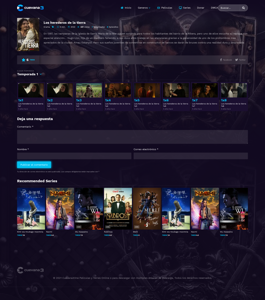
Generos (143, 7)
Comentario (25, 126)
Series (186, 7)
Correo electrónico (146, 149)
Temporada (27, 73)
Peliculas (166, 7)
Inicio (128, 7)
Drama (47, 27)
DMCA (214, 7)
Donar (200, 7)
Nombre (23, 149)
